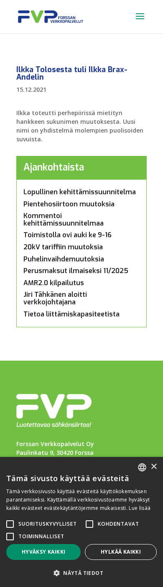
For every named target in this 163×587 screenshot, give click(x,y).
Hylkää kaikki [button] (121, 551)
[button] (81, 573)
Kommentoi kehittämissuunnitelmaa (63, 219)
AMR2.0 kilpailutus (53, 282)
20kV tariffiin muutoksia (63, 247)
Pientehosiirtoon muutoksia (69, 204)
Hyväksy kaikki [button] (44, 551)
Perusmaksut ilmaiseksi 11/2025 (75, 270)
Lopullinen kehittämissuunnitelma (79, 192)
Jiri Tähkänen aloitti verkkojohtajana (55, 298)
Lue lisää (139, 508)
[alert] (81, 522)
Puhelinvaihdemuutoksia (63, 259)
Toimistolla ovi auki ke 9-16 (67, 235)
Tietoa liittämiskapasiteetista (71, 314)
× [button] (153, 467)
